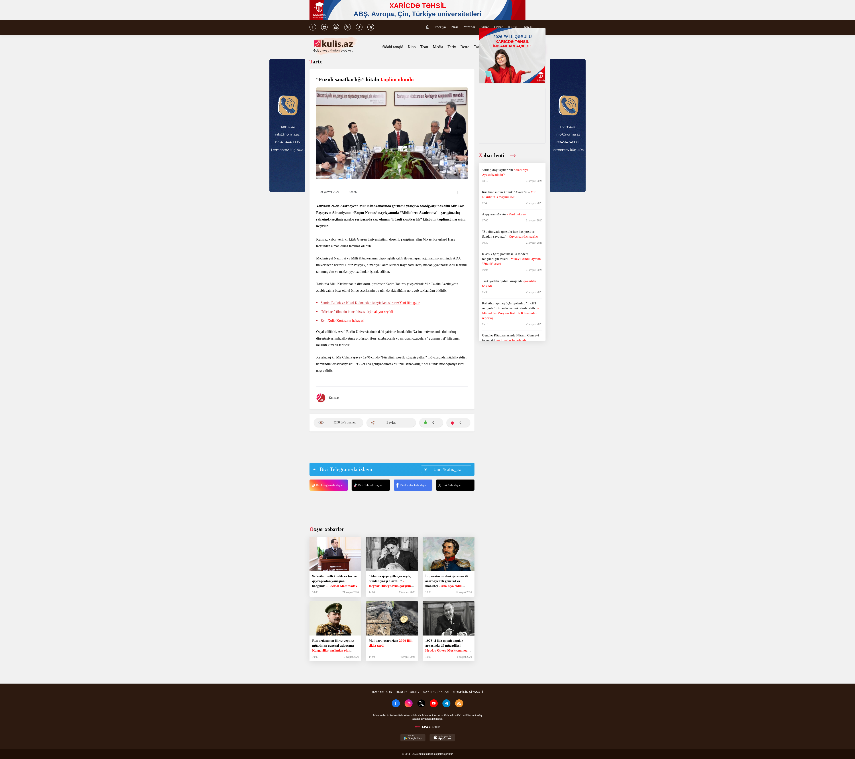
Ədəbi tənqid (392, 47)
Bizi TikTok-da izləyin (370, 485)
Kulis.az (334, 397)
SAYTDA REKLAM (436, 692)
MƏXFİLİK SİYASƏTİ (468, 692)
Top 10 (528, 27)
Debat (498, 27)
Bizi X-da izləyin (451, 485)
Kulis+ (513, 27)
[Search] (543, 27)
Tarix (452, 47)
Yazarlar (469, 27)
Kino (412, 47)
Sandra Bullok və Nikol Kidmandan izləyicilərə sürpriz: (370, 303)
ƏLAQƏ (401, 692)
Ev (342, 320)
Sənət (485, 27)
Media (438, 47)
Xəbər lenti (492, 155)
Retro (464, 47)
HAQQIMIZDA (382, 692)
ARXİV (415, 692)
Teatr (424, 47)
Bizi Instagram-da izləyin (329, 485)
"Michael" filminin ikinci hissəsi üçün (357, 312)
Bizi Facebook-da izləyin (413, 485)
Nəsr (454, 27)
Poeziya (440, 27)
